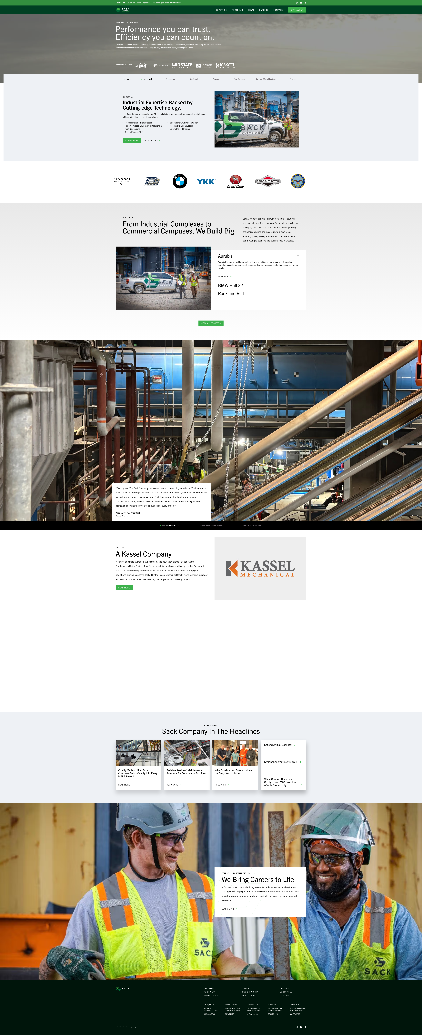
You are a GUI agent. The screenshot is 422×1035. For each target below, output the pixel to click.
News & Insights (250, 992)
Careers (263, 10)
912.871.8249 (252, 1014)
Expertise (221, 10)
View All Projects (211, 323)
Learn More (131, 140)
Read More (124, 588)
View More (223, 277)
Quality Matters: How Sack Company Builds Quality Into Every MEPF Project (137, 773)
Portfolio (237, 10)
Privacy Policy (212, 995)
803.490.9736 (209, 1014)
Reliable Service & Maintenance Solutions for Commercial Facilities (186, 772)
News (251, 10)
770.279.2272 (273, 1014)
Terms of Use (248, 995)
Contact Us (297, 10)
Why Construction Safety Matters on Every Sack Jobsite (233, 772)
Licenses (284, 995)
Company (278, 10)
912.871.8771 (230, 1014)
